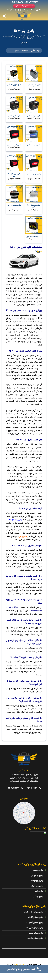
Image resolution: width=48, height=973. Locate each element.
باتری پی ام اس (36, 886)
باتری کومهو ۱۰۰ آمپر (34, 174)
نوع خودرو (35, 36)
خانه (43, 36)
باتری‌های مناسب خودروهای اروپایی (17, 36)
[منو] (44, 16)
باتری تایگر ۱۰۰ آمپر (33, 116)
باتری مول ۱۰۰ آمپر (33, 145)
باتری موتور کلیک (35, 917)
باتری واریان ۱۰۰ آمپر (34, 236)
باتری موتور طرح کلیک (33, 912)
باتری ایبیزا (38, 891)
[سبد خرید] (4, 16)
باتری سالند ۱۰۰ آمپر (14, 205)
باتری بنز (30, 38)
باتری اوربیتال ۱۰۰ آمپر (14, 175)
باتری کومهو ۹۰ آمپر (14, 145)
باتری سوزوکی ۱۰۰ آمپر (33, 206)
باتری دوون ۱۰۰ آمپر (14, 85)
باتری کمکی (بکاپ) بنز (34, 85)
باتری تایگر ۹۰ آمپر (14, 116)
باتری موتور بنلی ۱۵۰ (34, 927)
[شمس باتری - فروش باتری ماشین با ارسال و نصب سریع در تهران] (24, 16)
